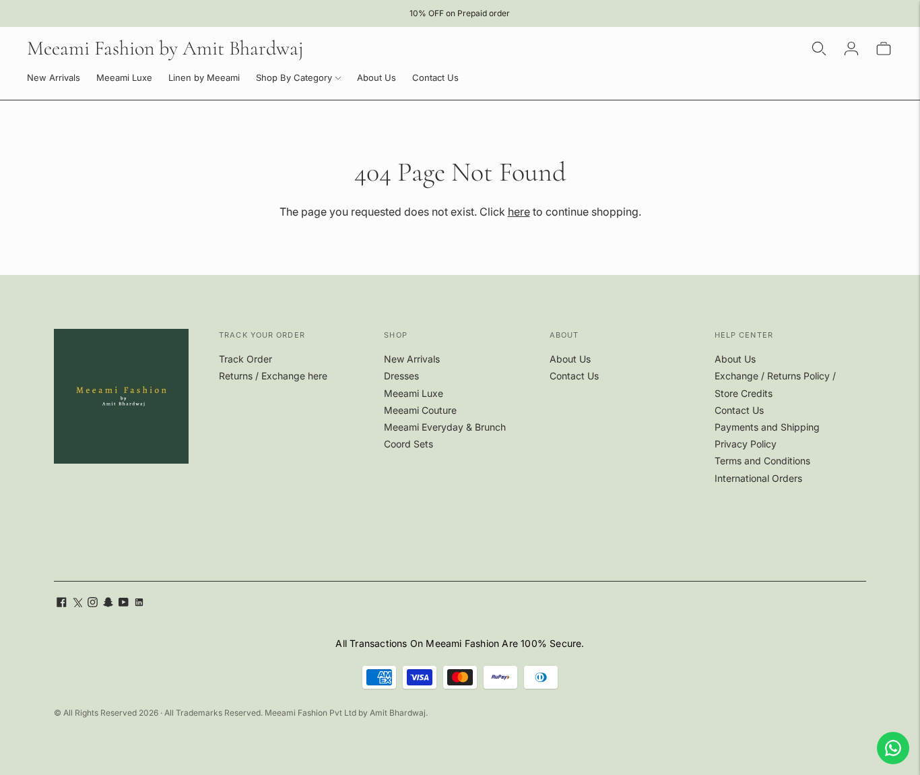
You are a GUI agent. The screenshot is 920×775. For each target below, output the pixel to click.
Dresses (401, 375)
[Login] (851, 48)
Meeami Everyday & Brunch (445, 427)
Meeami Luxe (124, 77)
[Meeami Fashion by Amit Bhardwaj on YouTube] (124, 603)
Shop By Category (294, 77)
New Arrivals (53, 77)
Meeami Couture (420, 410)
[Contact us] (893, 748)
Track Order (245, 359)
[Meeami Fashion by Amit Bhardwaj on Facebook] (62, 603)
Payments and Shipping (767, 427)
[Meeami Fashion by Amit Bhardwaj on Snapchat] (108, 603)
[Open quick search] (819, 48)
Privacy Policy (746, 444)
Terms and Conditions (762, 460)
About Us (376, 77)
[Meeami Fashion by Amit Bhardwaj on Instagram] (93, 603)
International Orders (758, 478)
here (519, 211)
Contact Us (435, 77)
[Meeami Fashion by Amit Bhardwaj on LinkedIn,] (139, 603)
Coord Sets (408, 444)
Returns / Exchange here (273, 375)
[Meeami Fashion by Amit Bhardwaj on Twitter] (77, 603)
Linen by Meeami (204, 77)
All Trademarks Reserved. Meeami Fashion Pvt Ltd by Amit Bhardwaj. (296, 713)
